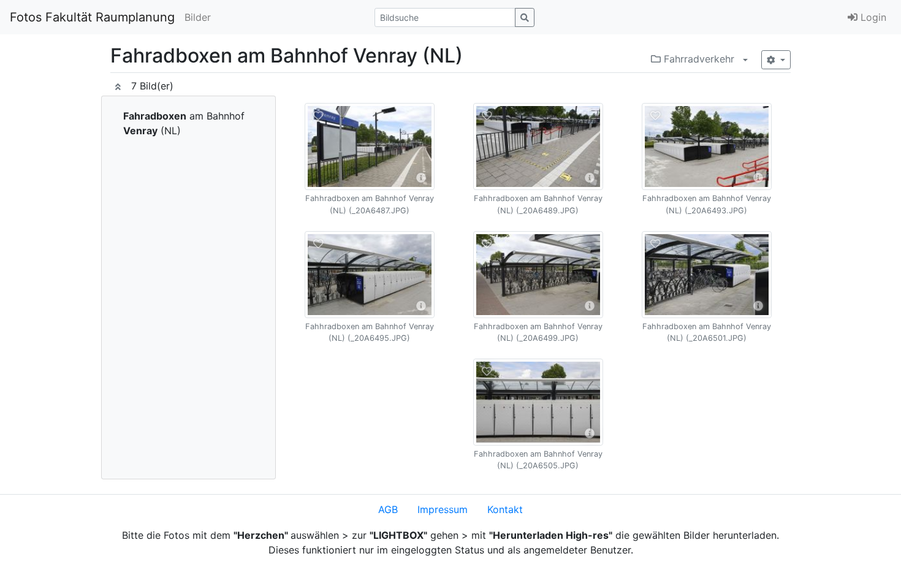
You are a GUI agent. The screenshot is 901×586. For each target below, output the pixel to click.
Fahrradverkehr (697, 59)
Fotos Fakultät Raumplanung (92, 17)
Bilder (197, 17)
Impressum (442, 509)
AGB (388, 509)
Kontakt (505, 509)
